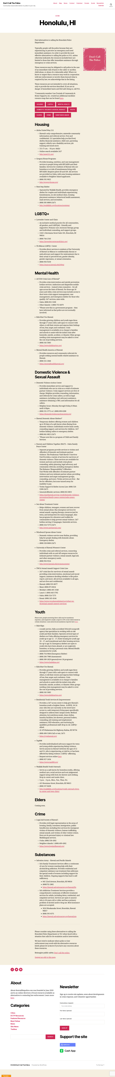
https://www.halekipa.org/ (50, 662)
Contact (71, 3)
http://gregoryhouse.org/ (49, 182)
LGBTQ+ (50, 104)
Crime (49, 115)
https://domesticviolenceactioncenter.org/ (55, 414)
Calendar (101, 5)
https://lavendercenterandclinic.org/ (54, 242)
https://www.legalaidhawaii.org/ (52, 846)
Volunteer (79, 3)
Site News (15, 1027)
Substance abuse (62, 115)
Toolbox (14, 1029)
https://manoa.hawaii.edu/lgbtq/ (52, 265)
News (65, 3)
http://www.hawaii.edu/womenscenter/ (55, 564)
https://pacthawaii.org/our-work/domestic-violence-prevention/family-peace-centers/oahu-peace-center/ (59, 497)
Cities (57, 15)
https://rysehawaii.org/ (48, 736)
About (55, 3)
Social (93, 3)
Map (60, 3)
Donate (86, 3)
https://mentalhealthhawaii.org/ (52, 364)
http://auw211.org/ (47, 154)
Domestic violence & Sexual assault (51, 109)
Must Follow (15, 1021)
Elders (39, 115)
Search (50, 1037)
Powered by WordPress (39, 1065)
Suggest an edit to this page (45, 957)
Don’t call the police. (62, 953)
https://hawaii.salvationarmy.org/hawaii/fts (59, 887)
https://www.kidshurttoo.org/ (51, 346)
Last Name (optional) (66, 1018)
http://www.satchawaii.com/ (50, 528)
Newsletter (100, 3)
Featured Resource (18, 1018)
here (61, 98)
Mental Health (63, 104)
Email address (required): (66, 1003)
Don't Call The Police (11, 3)
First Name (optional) (66, 1010)
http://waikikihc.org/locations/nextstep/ (55, 205)
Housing (40, 104)
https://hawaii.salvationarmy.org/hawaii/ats (59, 916)
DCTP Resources (17, 1016)
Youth (72, 109)
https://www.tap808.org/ (49, 762)
